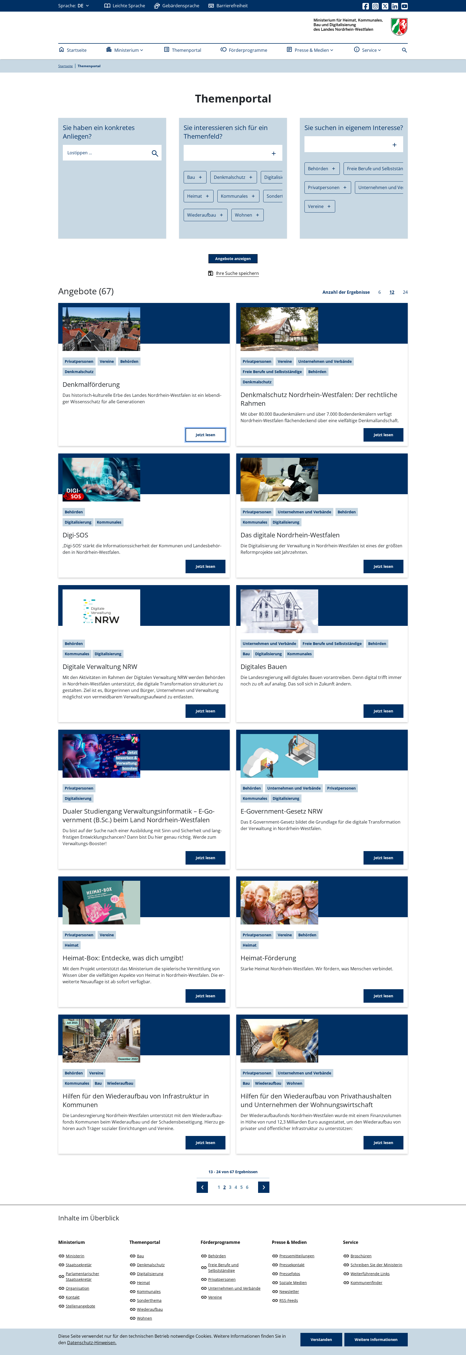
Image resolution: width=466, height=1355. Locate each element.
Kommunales (234, 196)
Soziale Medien (293, 1282)
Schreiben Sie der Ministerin (376, 1264)
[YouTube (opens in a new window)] (404, 6)
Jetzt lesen (205, 434)
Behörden (318, 169)
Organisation (77, 1288)
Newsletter (289, 1291)
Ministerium (126, 50)
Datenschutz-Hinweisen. (91, 1343)
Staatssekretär (79, 1264)
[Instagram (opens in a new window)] (375, 6)
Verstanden (321, 1339)
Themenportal (186, 50)
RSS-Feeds (288, 1300)
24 (405, 292)
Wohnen (243, 215)
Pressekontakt (291, 1264)
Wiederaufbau (201, 215)
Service (369, 50)
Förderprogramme (248, 50)
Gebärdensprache (180, 6)
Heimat (194, 196)
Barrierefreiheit (232, 6)
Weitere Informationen (376, 1339)
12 (391, 292)
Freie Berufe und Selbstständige (379, 169)
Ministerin (75, 1255)
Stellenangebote (80, 1306)
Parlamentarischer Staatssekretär (82, 1276)
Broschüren (361, 1255)
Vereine (316, 206)
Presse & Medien (312, 50)
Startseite (77, 50)
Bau (191, 177)
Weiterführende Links (370, 1273)
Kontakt (73, 1297)
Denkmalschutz (229, 177)
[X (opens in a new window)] (385, 6)
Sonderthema (149, 1300)
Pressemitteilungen (296, 1255)
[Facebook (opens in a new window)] (365, 6)
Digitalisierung (150, 1273)
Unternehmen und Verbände (387, 187)
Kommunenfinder (366, 1282)
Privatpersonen (324, 187)
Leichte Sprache (129, 6)
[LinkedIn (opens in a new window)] (395, 6)
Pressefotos (289, 1273)
